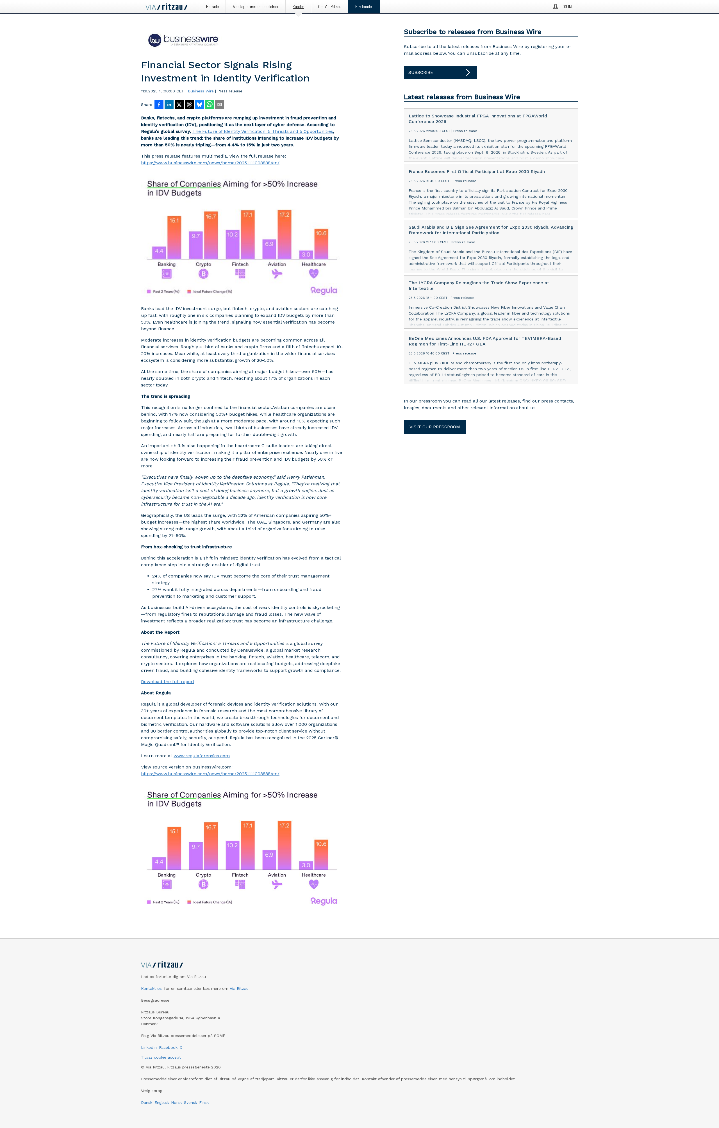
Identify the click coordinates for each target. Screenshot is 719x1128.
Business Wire (201, 91)
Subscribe (420, 72)
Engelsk (161, 1102)
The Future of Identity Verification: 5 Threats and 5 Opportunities (262, 131)
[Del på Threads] (189, 105)
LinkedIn (149, 1047)
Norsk (176, 1102)
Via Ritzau (239, 988)
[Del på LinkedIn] (169, 105)
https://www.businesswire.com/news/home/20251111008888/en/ (210, 162)
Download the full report (167, 681)
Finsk (204, 1102)
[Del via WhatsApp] (209, 105)
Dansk (146, 1102)
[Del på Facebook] (158, 105)
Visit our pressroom (434, 426)
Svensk (190, 1102)
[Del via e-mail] (219, 105)
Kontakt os (151, 988)
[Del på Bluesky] (199, 105)
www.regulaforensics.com (202, 755)
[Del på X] (179, 105)
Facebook (168, 1047)
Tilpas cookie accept (161, 1057)
